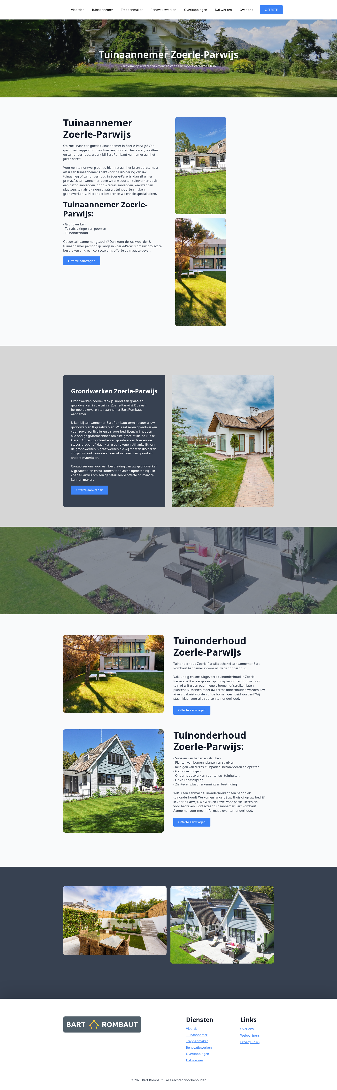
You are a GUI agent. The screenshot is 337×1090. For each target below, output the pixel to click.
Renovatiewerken (163, 10)
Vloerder (77, 10)
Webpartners (250, 1035)
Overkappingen (195, 10)
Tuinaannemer (102, 10)
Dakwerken (223, 10)
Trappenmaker (132, 10)
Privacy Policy (250, 1042)
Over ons (246, 10)
